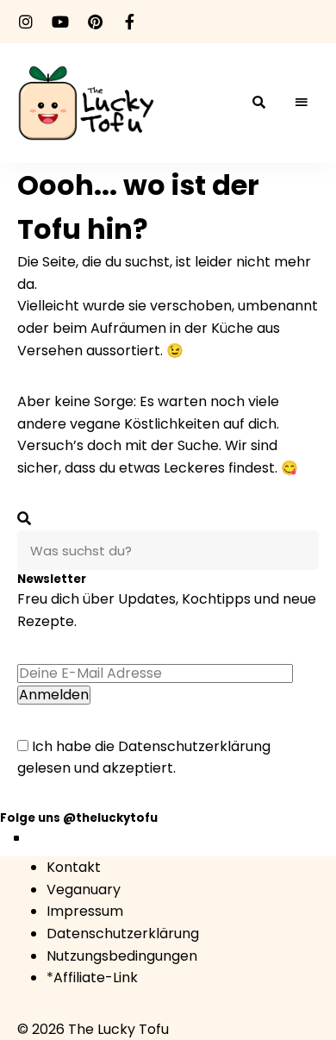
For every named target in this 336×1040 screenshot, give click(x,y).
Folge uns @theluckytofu (79, 818)
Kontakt (74, 867)
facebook (129, 21)
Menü (301, 102)
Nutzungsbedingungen (122, 956)
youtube (60, 21)
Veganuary (84, 889)
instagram (26, 21)
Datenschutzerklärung (194, 746)
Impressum (85, 911)
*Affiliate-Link (92, 977)
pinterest (95, 21)
